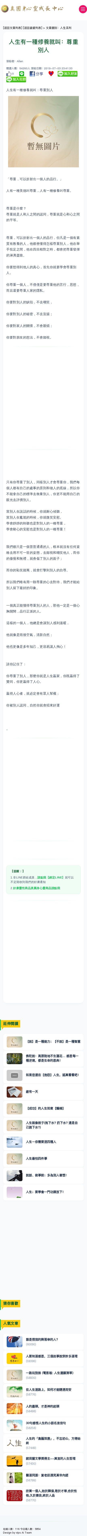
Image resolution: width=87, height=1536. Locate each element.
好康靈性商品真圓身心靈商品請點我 (36, 888)
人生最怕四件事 (36, 1158)
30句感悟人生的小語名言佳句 (46, 1423)
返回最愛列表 (32, 28)
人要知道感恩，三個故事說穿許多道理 (51, 1356)
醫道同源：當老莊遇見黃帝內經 (47, 1475)
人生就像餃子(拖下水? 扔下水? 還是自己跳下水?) (52, 1125)
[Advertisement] (43, 398)
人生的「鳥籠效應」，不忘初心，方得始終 (53, 1440)
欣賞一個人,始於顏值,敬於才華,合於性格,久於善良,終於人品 (51, 1493)
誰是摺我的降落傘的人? (42, 1339)
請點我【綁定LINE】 (51, 877)
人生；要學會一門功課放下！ (45, 1192)
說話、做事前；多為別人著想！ (47, 1175)
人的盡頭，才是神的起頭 (42, 1406)
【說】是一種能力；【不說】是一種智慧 (53, 1041)
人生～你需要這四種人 (41, 1142)
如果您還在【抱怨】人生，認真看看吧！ (53, 1075)
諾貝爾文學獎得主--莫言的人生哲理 (50, 1458)
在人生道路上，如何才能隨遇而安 (48, 1389)
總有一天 (32, 1091)
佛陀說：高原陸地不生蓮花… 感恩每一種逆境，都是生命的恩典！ (52, 1058)
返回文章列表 (12, 28)
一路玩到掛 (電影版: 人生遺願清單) (49, 1373)
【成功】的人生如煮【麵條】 (45, 1108)
